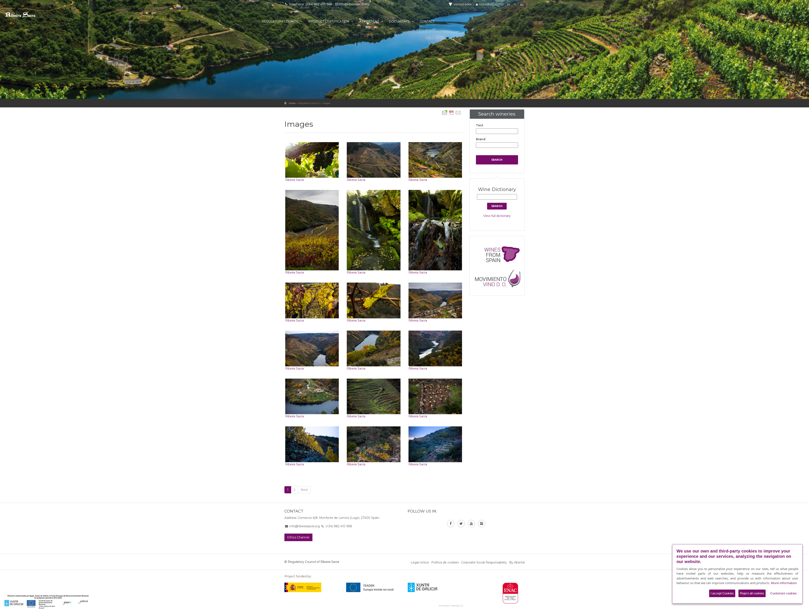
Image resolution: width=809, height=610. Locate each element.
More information (784, 583)
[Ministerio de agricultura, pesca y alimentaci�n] (302, 587)
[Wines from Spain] (499, 254)
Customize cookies (783, 593)
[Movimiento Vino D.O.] (499, 277)
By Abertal (517, 562)
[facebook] (450, 523)
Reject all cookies (752, 593)
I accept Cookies (722, 593)
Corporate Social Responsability (484, 562)
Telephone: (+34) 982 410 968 (310, 4)
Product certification (329, 21)
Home (292, 103)
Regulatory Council (280, 21)
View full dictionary (497, 216)
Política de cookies (445, 562)
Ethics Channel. (298, 537)
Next (304, 490)
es (508, 4)
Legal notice (420, 562)
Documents (399, 21)
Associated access (491, 4)
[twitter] (461, 523)
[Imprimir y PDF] (451, 112)
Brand (480, 139)
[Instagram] (481, 523)
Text (479, 125)
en (522, 4)
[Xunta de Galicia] (428, 587)
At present (369, 21)
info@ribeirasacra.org (354, 4)
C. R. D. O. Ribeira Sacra (27, 16)
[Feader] (370, 587)
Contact (427, 21)
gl (515, 4)
